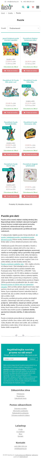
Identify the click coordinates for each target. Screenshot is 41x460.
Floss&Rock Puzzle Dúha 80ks (30, 81)
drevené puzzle (6, 240)
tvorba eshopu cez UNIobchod (23, 455)
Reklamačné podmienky (20, 413)
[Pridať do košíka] (10, 70)
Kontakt (20, 436)
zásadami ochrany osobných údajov (14, 369)
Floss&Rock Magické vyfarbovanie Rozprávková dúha (30, 165)
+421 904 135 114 (28, 2)
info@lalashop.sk (12, 2)
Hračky (10, 13)
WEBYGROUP (23, 457)
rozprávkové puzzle (27, 237)
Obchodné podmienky (20, 411)
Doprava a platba (20, 408)
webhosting (35, 455)
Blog (20, 434)
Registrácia (20, 396)
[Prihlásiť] (28, 7)
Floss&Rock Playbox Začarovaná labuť (30, 39)
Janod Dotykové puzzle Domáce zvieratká (11, 39)
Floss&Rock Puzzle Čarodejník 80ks (10, 123)
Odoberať (32, 359)
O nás (20, 429)
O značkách (21, 432)
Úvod (3, 13)
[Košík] (33, 7)
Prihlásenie (20, 394)
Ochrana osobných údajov (20, 415)
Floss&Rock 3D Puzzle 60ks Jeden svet (11, 81)
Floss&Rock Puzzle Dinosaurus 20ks (30, 123)
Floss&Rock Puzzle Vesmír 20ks (10, 165)
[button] (23, 7)
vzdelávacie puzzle (13, 237)
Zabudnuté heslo (20, 398)
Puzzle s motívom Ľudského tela (12, 264)
